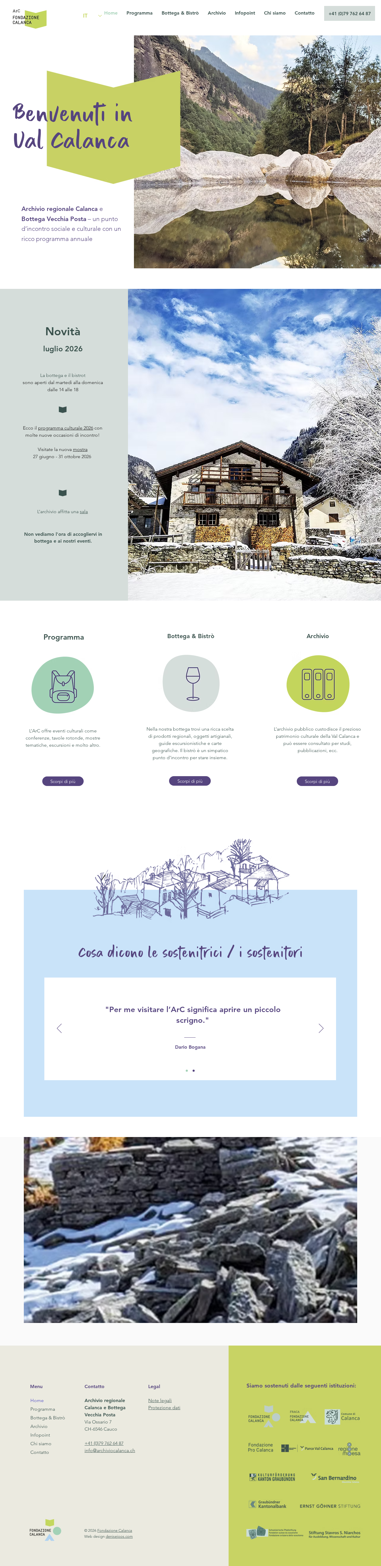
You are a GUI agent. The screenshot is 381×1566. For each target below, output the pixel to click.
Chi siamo (40, 1443)
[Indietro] (59, 1029)
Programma (42, 1409)
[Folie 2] (194, 1071)
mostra (80, 449)
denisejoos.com (119, 1536)
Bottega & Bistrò (47, 1418)
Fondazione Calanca (114, 1530)
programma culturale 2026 (65, 428)
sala (84, 511)
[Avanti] (321, 1029)
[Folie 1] (187, 1071)
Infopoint (40, 1435)
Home (37, 1400)
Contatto (39, 1452)
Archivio (39, 1426)
